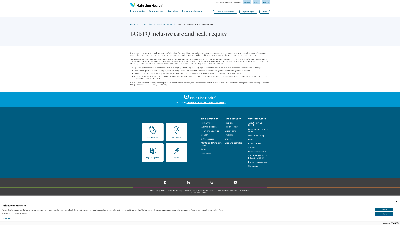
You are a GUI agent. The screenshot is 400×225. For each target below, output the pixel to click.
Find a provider (209, 119)
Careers (247, 2)
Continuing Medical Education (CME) (257, 156)
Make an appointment (225, 12)
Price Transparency (175, 191)
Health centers (231, 127)
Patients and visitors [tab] (192, 11)
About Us (134, 24)
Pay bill (266, 2)
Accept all (384, 210)
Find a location (233, 119)
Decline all (384, 214)
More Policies (245, 191)
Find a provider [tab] (137, 11)
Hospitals (229, 123)
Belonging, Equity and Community (157, 24)
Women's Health (209, 127)
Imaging (229, 139)
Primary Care (207, 123)
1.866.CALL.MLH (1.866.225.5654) (206, 102)
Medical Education (257, 152)
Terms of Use (190, 191)
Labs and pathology (234, 143)
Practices (229, 135)
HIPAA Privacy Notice (157, 191)
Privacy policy (7, 218)
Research (237, 2)
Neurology (206, 153)
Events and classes (257, 143)
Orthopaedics (207, 139)
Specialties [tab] (173, 11)
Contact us (253, 166)
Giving (256, 2)
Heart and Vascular (210, 131)
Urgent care (230, 131)
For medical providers (224, 2)
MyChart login (248, 12)
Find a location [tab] (156, 11)
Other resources (257, 119)
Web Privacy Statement (207, 191)
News (250, 139)
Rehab (204, 149)
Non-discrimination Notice (228, 191)
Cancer (204, 135)
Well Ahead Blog (256, 135)
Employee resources (257, 162)
